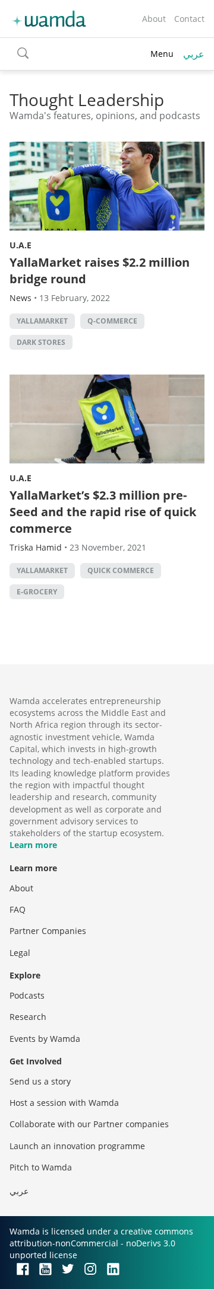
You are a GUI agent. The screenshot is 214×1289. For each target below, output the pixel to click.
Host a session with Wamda (64, 1102)
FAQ (18, 909)
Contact (189, 18)
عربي (193, 54)
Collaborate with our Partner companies (89, 1124)
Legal (20, 952)
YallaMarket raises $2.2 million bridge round (100, 270)
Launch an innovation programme (77, 1146)
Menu (162, 53)
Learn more (33, 844)
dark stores (41, 342)
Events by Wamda (45, 1038)
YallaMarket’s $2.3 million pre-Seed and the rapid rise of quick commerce (103, 511)
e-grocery (37, 592)
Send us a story (40, 1081)
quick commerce (120, 570)
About (154, 18)
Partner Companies (48, 930)
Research (28, 1016)
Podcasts (27, 995)
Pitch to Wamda (41, 1167)
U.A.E (21, 245)
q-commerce (112, 321)
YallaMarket (42, 321)
